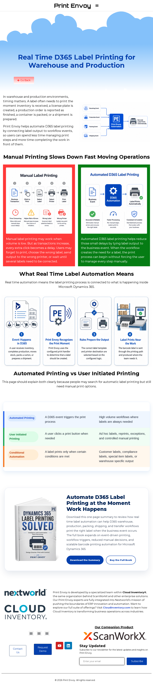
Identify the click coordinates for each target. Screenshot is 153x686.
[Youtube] (59, 645)
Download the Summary (85, 560)
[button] (96, 5)
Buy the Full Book (121, 560)
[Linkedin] (68, 645)
